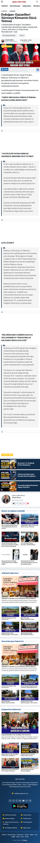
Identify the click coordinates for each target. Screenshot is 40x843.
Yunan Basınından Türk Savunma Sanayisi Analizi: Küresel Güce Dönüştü (10, 545)
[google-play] (20, 806)
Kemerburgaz (15, 6)
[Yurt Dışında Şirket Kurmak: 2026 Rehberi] (30, 537)
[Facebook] (17, 503)
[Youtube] (27, 503)
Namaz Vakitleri (10, 818)
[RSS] (30, 800)
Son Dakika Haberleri (11, 828)
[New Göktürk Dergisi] (19, 1)
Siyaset (27, 834)
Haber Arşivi (27, 828)
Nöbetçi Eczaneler (10, 815)
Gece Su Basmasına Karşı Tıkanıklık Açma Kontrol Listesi (10, 527)
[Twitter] (20, 503)
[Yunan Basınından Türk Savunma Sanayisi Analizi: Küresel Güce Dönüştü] (10, 537)
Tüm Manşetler (27, 822)
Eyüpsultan (27, 6)
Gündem (36, 6)
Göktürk (4, 6)
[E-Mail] (13, 503)
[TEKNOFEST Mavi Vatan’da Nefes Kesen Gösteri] (30, 519)
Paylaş (6, 69)
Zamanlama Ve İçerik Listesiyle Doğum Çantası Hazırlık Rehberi (29, 562)
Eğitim (32, 834)
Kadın (27, 836)
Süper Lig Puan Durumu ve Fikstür (11, 823)
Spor (36, 834)
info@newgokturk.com (21, 793)
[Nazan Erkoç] (6, 499)
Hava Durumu (27, 815)
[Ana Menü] (2, 2)
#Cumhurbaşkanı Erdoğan (9, 35)
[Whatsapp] (26, 800)
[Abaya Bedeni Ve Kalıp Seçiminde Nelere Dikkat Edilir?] (10, 554)
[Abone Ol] (37, 70)
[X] (13, 800)
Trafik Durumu (27, 818)
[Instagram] (24, 503)
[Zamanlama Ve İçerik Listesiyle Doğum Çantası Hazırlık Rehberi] (30, 554)
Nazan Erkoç (16, 497)
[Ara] (37, 2)
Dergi (17, 836)
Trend (22, 836)
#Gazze (22, 35)
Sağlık (13, 836)
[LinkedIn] (20, 800)
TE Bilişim (24, 840)
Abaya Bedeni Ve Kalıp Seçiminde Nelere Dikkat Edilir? (10, 562)
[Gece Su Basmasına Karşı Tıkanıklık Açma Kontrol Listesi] (10, 519)
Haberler (4, 11)
